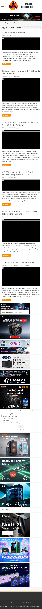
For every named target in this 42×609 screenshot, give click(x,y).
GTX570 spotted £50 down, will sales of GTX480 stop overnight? (20, 123)
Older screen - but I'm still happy (12, 423)
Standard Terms (34, 606)
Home (2, 23)
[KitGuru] (21, 5)
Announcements (19, 265)
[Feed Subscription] (41, 27)
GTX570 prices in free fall (13, 32)
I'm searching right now (9, 414)
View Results (21, 430)
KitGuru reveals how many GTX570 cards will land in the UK (21, 72)
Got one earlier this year (10, 416)
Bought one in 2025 (8, 418)
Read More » (6, 64)
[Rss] (23, 602)
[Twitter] (26, 602)
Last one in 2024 (7, 421)
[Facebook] (24, 602)
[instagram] (30, 602)
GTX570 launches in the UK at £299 (18, 262)
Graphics (14, 35)
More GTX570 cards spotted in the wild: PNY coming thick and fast (20, 212)
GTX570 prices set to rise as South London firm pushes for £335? (18, 173)
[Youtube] (28, 602)
